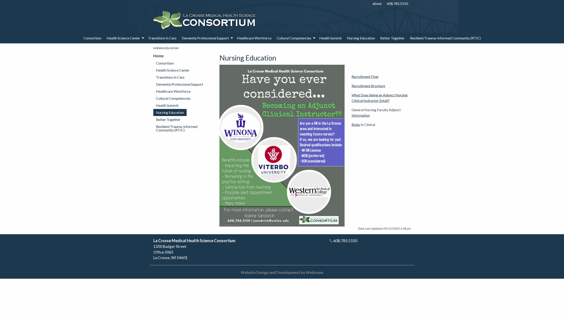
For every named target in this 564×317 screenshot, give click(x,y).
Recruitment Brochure (368, 86)
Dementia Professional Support (205, 38)
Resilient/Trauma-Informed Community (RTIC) (445, 38)
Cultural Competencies (294, 38)
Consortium (92, 38)
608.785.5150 (397, 3)
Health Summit (330, 38)
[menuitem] (92, 38)
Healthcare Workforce (254, 38)
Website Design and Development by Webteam (282, 272)
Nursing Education (361, 38)
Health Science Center (123, 38)
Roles (356, 124)
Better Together (392, 38)
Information (361, 115)
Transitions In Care (162, 38)
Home (158, 55)
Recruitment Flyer (365, 76)
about (377, 3)
